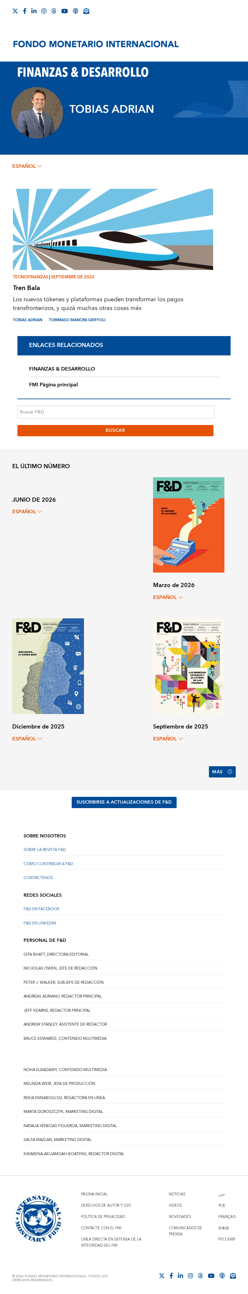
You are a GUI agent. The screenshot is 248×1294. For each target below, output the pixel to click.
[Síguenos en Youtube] (64, 11)
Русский (226, 1239)
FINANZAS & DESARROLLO (62, 368)
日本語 (223, 1228)
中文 (221, 1205)
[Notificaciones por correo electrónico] (86, 11)
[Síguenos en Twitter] (15, 11)
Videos (175, 1205)
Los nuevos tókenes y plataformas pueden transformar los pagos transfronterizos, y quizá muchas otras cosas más (98, 304)
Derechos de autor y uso (106, 1205)
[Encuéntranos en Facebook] (24, 11)
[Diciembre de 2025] (48, 666)
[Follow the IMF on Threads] (54, 11)
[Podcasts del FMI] (75, 11)
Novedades (180, 1217)
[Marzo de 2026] (188, 524)
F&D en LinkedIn (40, 923)
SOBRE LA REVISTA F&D (45, 849)
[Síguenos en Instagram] (43, 11)
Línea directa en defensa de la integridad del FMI (111, 1242)
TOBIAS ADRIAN (27, 320)
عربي (221, 1194)
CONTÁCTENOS (38, 877)
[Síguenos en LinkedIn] (33, 11)
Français (227, 1217)
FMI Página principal (53, 384)
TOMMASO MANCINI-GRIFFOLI (77, 320)
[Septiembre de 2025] (188, 666)
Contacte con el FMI (101, 1228)
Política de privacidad (103, 1217)
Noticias (177, 1194)
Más (217, 772)
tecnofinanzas (30, 277)
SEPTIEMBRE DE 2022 (72, 277)
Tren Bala (26, 288)
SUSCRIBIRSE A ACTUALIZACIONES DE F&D (124, 802)
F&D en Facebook (42, 909)
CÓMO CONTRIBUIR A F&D (48, 864)
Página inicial (94, 1194)
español (24, 166)
